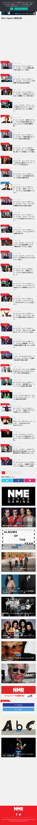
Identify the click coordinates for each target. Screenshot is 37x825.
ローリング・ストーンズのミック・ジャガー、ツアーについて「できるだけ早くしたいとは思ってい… (24, 301)
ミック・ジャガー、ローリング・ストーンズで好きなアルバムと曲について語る (24, 258)
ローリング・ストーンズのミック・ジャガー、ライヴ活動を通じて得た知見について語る (24, 68)
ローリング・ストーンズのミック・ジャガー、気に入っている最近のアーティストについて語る (24, 330)
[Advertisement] (18, 41)
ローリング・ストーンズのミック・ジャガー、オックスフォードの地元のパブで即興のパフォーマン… (24, 286)
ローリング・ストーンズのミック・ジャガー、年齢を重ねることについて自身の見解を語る (24, 137)
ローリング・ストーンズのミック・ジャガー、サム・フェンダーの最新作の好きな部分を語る (24, 204)
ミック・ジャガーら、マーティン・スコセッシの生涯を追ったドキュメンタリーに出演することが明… (24, 437)
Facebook (18, 705)
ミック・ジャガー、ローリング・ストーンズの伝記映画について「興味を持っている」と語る (24, 245)
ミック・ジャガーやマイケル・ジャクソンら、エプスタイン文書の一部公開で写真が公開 (24, 358)
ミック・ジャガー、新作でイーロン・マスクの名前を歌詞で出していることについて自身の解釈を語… (24, 123)
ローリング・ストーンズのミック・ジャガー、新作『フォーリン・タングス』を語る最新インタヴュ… (24, 190)
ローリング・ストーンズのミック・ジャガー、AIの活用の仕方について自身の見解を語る (24, 176)
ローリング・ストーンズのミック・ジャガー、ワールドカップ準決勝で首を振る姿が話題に (24, 81)
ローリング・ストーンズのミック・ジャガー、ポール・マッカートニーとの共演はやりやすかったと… (24, 217)
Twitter (19, 709)
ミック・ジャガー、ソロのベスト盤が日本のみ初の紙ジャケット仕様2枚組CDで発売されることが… (24, 451)
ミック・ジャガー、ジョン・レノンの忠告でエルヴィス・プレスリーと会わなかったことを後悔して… (24, 108)
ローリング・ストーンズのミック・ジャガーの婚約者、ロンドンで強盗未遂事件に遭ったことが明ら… (24, 344)
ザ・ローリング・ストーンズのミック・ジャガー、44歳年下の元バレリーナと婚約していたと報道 (24, 464)
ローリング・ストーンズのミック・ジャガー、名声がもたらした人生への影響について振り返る (24, 94)
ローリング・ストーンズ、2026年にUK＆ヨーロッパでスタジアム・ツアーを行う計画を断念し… (24, 371)
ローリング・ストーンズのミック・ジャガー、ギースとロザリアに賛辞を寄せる (24, 232)
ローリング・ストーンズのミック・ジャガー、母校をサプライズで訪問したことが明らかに (24, 410)
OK (12, 8)
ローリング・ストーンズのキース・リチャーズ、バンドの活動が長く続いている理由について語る (24, 150)
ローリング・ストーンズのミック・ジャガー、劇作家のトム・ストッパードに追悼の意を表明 (24, 384)
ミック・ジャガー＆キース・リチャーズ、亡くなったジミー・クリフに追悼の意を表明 (24, 397)
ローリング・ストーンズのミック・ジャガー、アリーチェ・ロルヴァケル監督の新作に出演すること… (24, 316)
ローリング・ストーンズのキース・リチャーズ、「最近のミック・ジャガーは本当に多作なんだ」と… (23, 271)
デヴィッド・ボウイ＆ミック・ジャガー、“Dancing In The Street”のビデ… (24, 423)
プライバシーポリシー (21, 8)
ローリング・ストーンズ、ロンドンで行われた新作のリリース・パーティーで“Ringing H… (24, 163)
